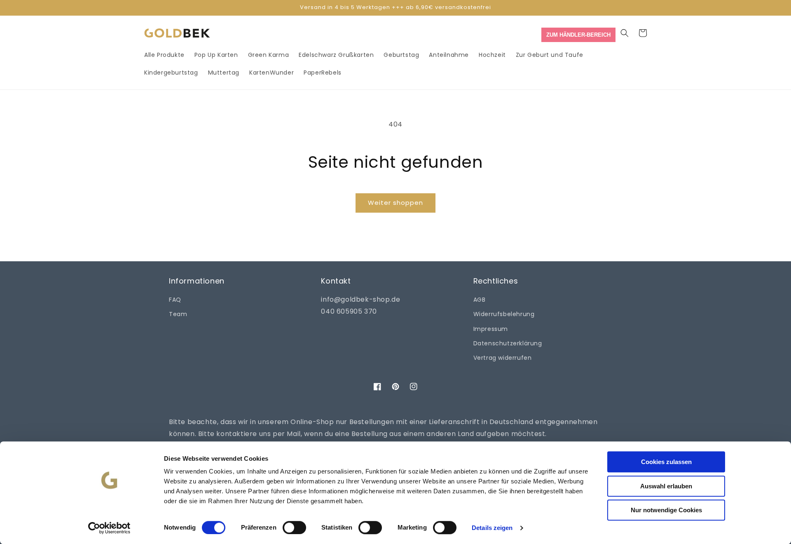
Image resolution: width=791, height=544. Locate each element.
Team (178, 314)
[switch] (294, 527)
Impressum (490, 329)
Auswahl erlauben (666, 486)
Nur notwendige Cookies (666, 510)
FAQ (175, 299)
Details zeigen (492, 527)
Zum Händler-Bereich (578, 35)
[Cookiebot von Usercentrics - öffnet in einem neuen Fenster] (109, 528)
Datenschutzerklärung (507, 343)
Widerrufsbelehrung (504, 314)
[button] (624, 33)
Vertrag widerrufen (502, 358)
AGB (479, 299)
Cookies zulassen (666, 461)
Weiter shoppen (395, 202)
